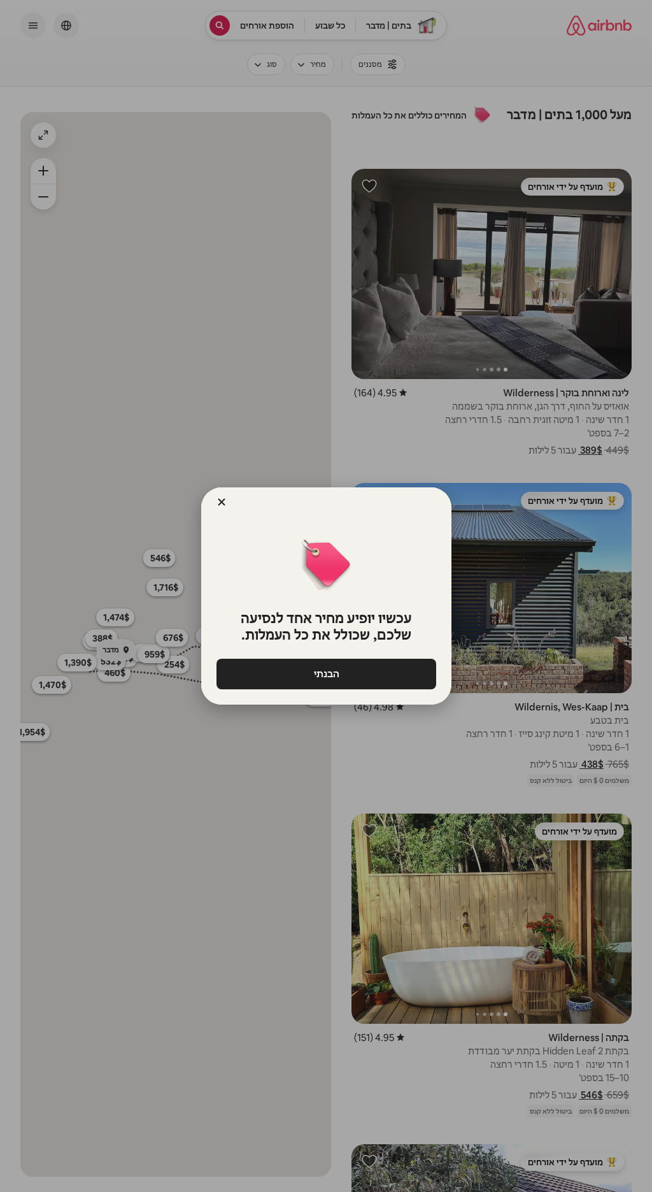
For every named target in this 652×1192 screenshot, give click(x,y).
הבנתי (326, 673)
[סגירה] (221, 502)
